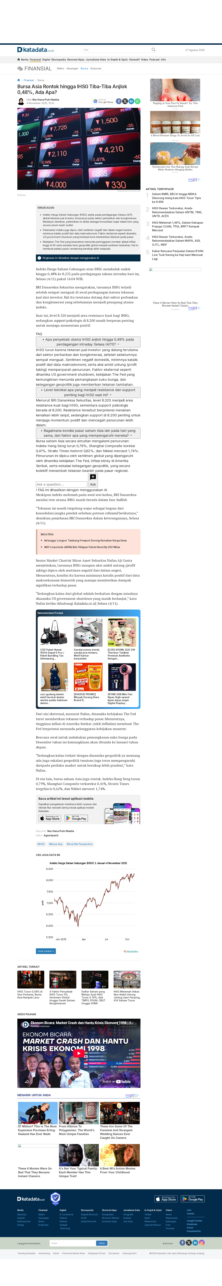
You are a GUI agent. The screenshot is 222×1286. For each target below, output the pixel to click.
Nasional (21, 1214)
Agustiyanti (51, 835)
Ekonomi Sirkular (110, 1218)
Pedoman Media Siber (73, 1253)
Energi (20, 1225)
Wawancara (150, 1221)
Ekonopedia (59, 59)
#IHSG (41, 844)
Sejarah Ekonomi (89, 1214)
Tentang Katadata (26, 1253)
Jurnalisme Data (96, 59)
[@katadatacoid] (202, 1242)
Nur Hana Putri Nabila (45, 99)
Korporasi (96, 68)
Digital (46, 59)
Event (190, 1227)
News (169, 1214)
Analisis (127, 1218)
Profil (83, 1218)
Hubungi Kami (129, 1253)
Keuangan (72, 68)
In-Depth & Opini (117, 59)
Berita (24, 59)
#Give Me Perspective (79, 844)
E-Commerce (66, 1214)
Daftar (102, 1243)
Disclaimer (114, 1253)
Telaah (147, 1214)
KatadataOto (194, 1231)
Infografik (128, 1214)
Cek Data (128, 1221)
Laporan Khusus (152, 1225)
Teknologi (65, 1228)
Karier (56, 1253)
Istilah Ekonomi (88, 1221)
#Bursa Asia (55, 844)
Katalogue (171, 1221)
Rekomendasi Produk (50, 612)
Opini (147, 1218)
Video (144, 59)
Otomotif (134, 59)
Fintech (63, 1218)
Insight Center (194, 1220)
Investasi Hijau (109, 1221)
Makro (60, 68)
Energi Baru (108, 1214)
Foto (168, 1225)
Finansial (35, 59)
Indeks (190, 1213)
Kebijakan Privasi (96, 1253)
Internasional (23, 1221)
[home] (18, 60)
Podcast (155, 59)
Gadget (63, 1225)
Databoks (192, 1224)
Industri (21, 1218)
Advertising (44, 1253)
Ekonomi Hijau (75, 59)
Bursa (84, 68)
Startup (63, 1221)
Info (163, 59)
